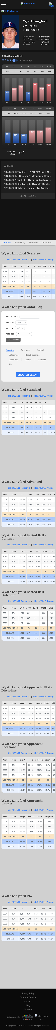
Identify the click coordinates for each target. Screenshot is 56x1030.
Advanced (47, 242)
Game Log (20, 242)
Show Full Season (28, 375)
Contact (40, 350)
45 (21, 153)
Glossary (28, 1009)
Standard (33, 242)
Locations (13, 360)
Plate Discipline (32, 355)
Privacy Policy (28, 993)
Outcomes (14, 355)
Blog (28, 1005)
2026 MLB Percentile (18, 259)
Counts (28, 360)
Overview (6, 242)
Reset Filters (13, 340)
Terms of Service (28, 997)
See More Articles (28, 196)
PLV (10, 364)
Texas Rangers (31, 29)
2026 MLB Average (44, 259)
